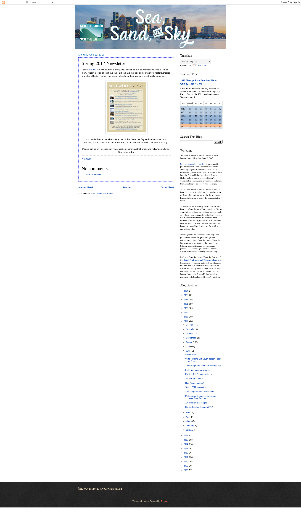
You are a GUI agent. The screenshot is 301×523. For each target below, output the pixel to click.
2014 (186, 444)
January (190, 430)
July (188, 346)
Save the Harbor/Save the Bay (193, 164)
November (191, 329)
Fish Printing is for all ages (197, 370)
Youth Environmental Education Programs (203, 260)
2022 (186, 299)
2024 (186, 291)
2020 (186, 308)
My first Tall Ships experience (198, 374)
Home (127, 187)
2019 (186, 312)
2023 (186, 295)
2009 (186, 466)
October (190, 333)
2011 (186, 457)
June (188, 351)
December (191, 325)
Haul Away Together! (194, 383)
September (191, 338)
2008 (186, 470)
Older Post (167, 187)
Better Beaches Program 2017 (199, 407)
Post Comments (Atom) (102, 193)
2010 (186, 461)
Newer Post (85, 187)
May (188, 412)
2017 (186, 321)
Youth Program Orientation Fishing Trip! (203, 365)
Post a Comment (93, 174)
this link (92, 70)
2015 (186, 440)
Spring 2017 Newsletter (195, 387)
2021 (186, 304)
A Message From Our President (199, 391)
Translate (202, 65)
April (188, 417)
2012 (186, 453)
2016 (186, 435)
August (189, 342)
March (189, 421)
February (190, 425)
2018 (186, 317)
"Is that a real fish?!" (194, 378)
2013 (186, 448)
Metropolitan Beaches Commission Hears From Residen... (201, 397)
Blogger (164, 501)
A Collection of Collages (196, 403)
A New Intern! (191, 354)
